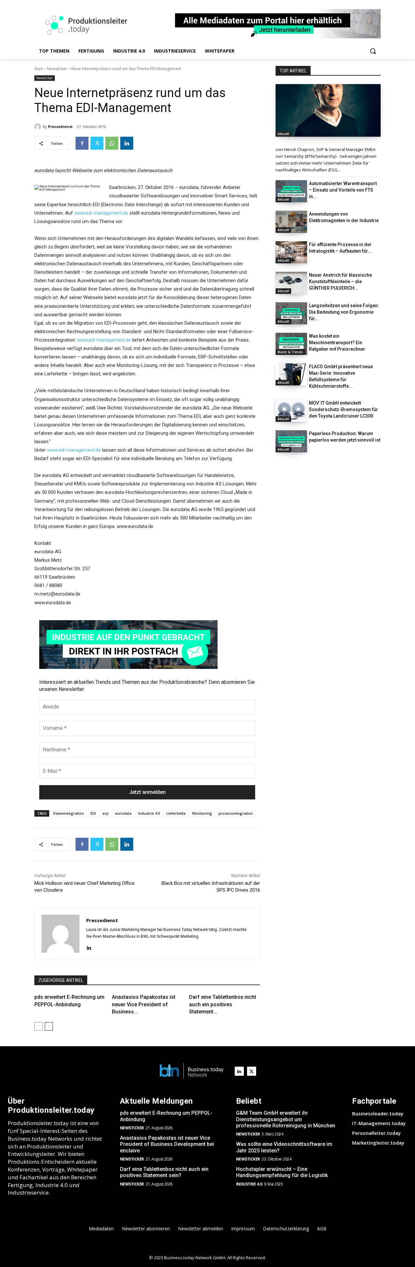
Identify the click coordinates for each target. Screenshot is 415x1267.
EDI (93, 813)
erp (105, 813)
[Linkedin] (126, 143)
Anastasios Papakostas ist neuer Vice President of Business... (143, 1004)
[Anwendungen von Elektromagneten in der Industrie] (291, 222)
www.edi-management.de (101, 213)
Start (38, 68)
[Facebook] (82, 143)
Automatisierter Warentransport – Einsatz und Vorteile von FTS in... (343, 190)
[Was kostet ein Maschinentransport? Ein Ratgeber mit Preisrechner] (291, 344)
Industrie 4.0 (149, 813)
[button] (373, 51)
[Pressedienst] (38, 126)
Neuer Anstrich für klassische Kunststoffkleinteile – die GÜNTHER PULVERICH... (340, 281)
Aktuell (283, 134)
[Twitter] (96, 143)
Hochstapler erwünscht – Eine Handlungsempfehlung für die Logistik (282, 1172)
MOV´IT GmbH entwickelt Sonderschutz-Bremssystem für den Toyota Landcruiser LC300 (343, 409)
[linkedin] (88, 947)
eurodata (123, 813)
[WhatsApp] (111, 143)
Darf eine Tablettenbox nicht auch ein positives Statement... (222, 1004)
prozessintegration (236, 813)
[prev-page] (38, 1026)
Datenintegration (68, 813)
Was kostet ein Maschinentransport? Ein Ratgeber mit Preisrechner (337, 342)
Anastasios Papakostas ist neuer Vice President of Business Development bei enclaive (167, 1144)
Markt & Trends (290, 352)
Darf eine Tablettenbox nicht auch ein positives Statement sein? (164, 1172)
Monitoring (202, 813)
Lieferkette (176, 813)
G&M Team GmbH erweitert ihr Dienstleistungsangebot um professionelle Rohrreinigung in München (285, 1119)
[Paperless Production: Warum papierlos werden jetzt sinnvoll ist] (291, 441)
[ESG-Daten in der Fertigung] (328, 110)
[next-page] (49, 1026)
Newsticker (57, 68)
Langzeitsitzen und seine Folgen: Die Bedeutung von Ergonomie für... (344, 312)
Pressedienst (60, 126)
